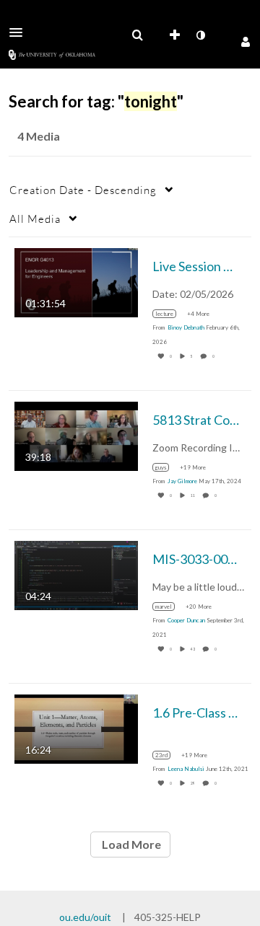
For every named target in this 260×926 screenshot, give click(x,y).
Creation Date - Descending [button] (83, 189)
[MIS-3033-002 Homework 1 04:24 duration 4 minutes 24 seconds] (76, 574)
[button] (20, 32)
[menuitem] (137, 35)
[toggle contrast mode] (200, 35)
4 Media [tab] (38, 136)
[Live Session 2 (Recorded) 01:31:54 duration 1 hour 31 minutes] (76, 281)
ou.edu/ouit (85, 917)
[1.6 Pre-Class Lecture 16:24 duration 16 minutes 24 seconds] (76, 728)
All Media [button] (35, 218)
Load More (130, 844)
